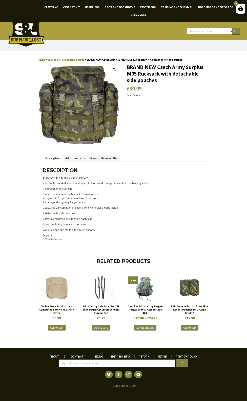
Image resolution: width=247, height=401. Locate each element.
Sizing (98, 356)
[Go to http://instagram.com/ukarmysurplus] (128, 374)
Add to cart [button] (56, 327)
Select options (145, 327)
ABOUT (54, 356)
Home (41, 59)
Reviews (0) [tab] (109, 158)
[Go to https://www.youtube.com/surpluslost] (138, 374)
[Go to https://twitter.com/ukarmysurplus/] (109, 374)
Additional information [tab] (81, 158)
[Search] (236, 31)
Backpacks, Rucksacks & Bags (66, 59)
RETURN (144, 356)
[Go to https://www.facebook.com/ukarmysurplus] (118, 374)
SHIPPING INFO (120, 356)
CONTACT (77, 356)
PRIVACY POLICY (187, 356)
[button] (114, 70)
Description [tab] (52, 158)
